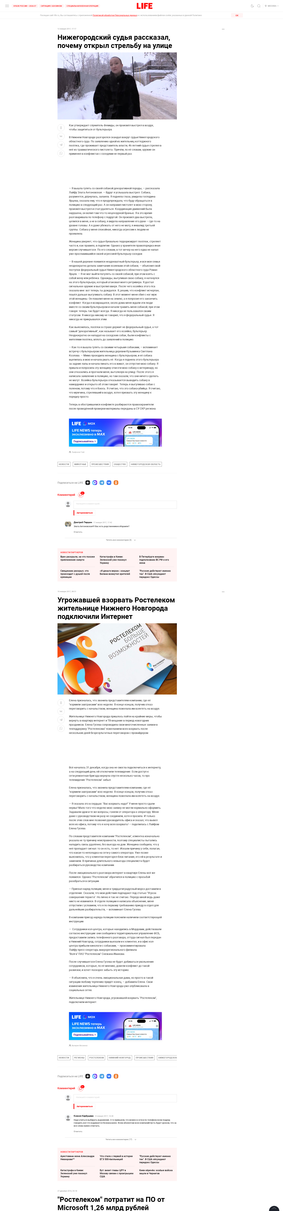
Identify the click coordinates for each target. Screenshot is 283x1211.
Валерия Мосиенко (80, 1045)
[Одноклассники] (116, 483)
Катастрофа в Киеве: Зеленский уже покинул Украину (113, 559)
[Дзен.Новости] (88, 483)
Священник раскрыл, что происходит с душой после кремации (75, 574)
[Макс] (95, 483)
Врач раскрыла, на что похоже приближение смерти (77, 558)
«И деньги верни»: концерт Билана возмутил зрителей (115, 572)
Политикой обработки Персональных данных (115, 15)
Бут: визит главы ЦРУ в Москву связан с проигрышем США (116, 1173)
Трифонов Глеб (78, 452)
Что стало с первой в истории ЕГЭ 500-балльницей (116, 1157)
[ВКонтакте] (109, 483)
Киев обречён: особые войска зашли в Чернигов (156, 1172)
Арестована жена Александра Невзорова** (77, 1157)
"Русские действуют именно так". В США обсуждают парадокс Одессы (155, 574)
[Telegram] (102, 483)
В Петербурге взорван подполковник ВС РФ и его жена (154, 559)
